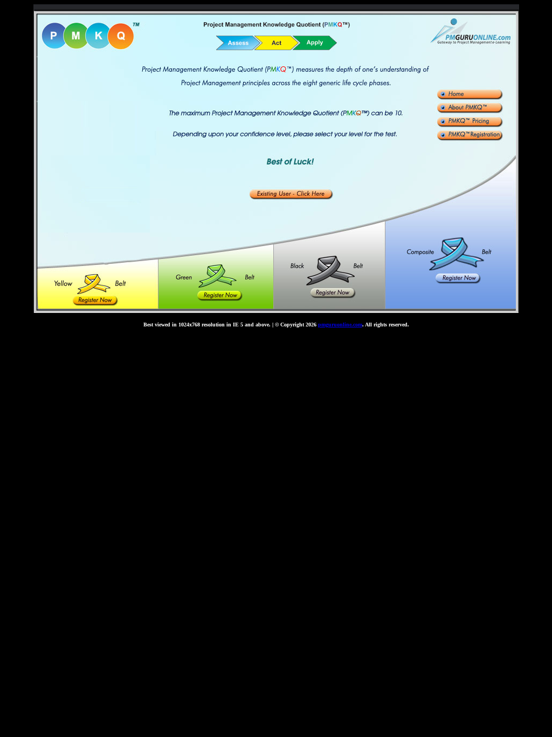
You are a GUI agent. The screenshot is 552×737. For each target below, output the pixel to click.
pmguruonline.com (340, 324)
